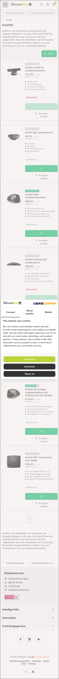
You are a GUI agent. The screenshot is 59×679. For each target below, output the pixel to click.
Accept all (29, 359)
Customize (29, 366)
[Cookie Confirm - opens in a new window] (44, 303)
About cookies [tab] (29, 312)
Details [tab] (48, 312)
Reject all (29, 374)
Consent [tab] (10, 312)
